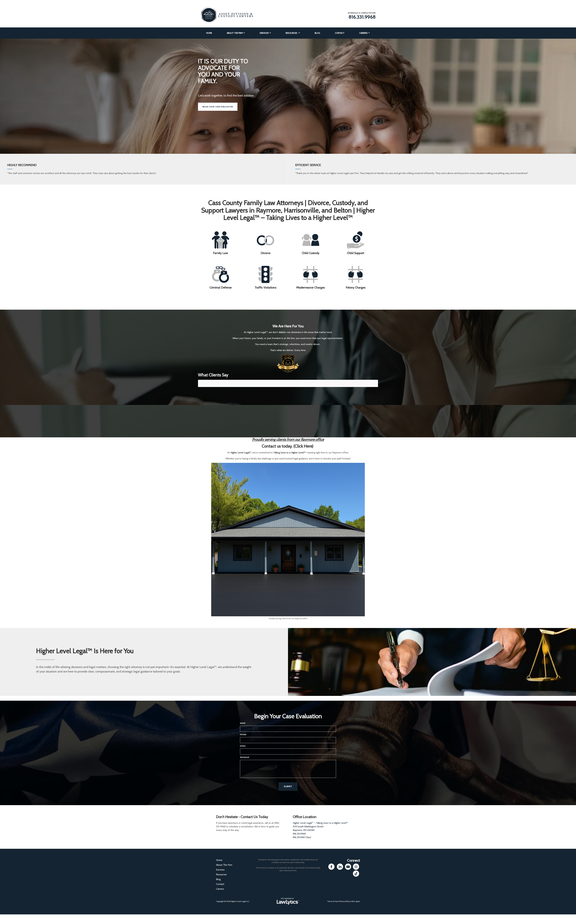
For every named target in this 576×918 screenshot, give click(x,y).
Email (243, 746)
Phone (244, 734)
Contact (339, 33)
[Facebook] (331, 866)
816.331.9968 (362, 17)
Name (243, 723)
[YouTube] (348, 866)
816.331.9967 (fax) (302, 837)
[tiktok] (356, 873)
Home (209, 33)
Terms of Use (332, 901)
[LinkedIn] (340, 866)
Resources (292, 33)
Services (264, 33)
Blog (317, 33)
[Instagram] (356, 866)
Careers (363, 33)
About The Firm (235, 33)
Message (245, 757)
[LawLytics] (288, 901)
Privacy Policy (344, 901)
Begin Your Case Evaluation (217, 107)
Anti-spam (355, 901)
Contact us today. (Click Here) (288, 446)
